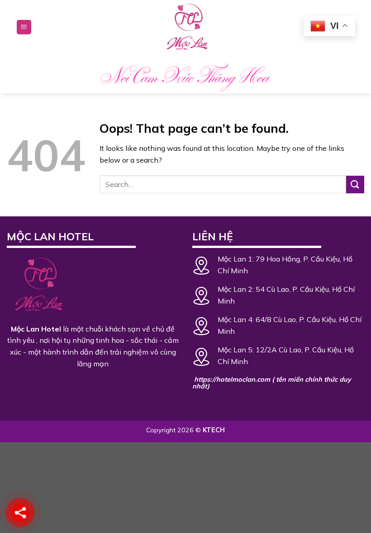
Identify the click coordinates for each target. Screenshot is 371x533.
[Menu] (24, 27)
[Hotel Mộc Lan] (185, 27)
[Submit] (355, 184)
